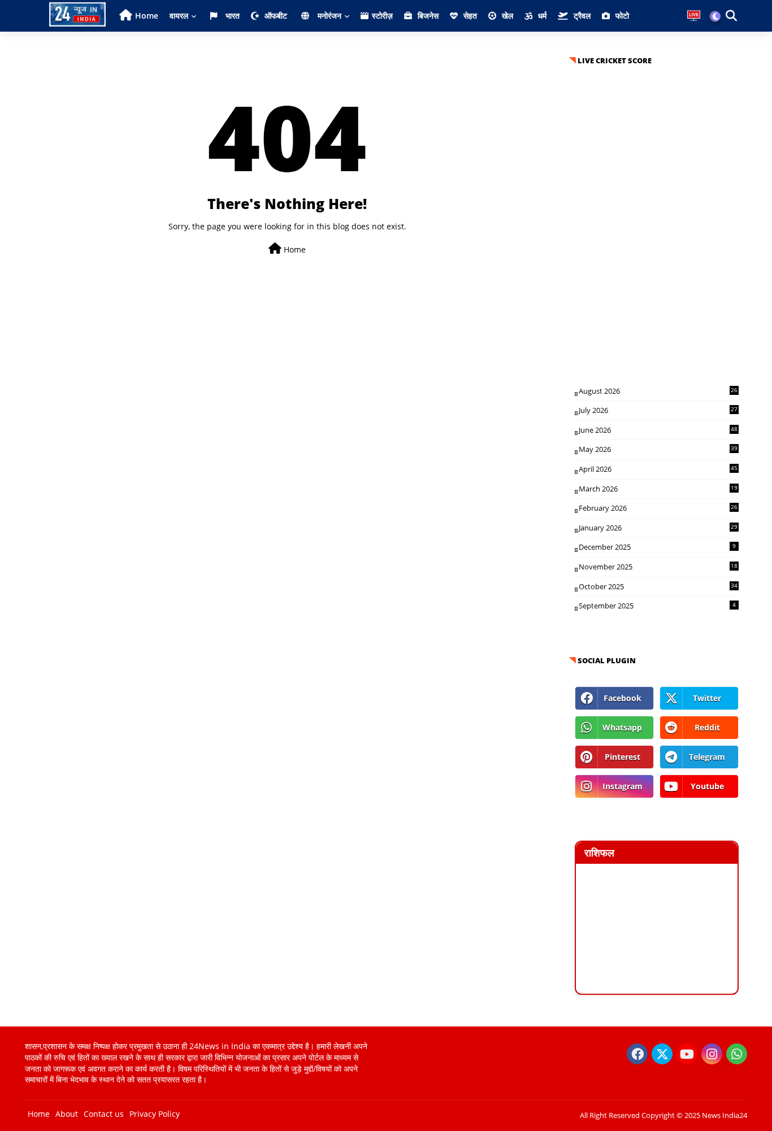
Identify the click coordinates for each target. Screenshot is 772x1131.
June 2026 (658, 430)
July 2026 (658, 410)
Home (146, 15)
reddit (707, 727)
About (66, 1113)
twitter (707, 698)
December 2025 (657, 547)
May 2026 (658, 449)
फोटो (621, 15)
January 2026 (658, 528)
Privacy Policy (154, 1113)
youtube (707, 786)
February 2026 (658, 508)
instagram (622, 786)
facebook (622, 698)
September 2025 (657, 606)
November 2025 (658, 567)
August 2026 (658, 391)
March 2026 (658, 489)
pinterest (622, 756)
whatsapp (622, 727)
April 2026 (658, 469)
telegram (707, 756)
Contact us (104, 1113)
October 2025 (658, 586)
